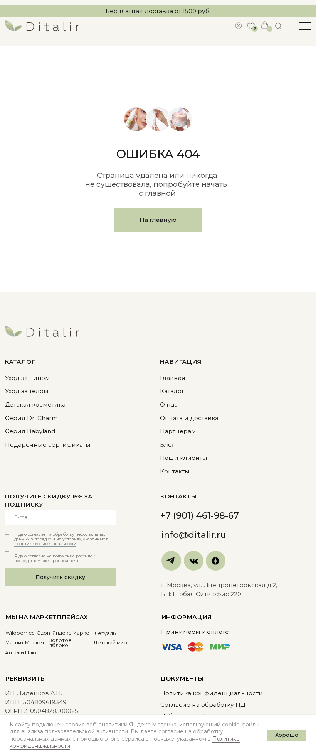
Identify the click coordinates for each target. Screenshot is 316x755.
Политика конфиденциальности (211, 693)
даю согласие (31, 534)
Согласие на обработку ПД (202, 704)
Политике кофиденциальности (45, 543)
